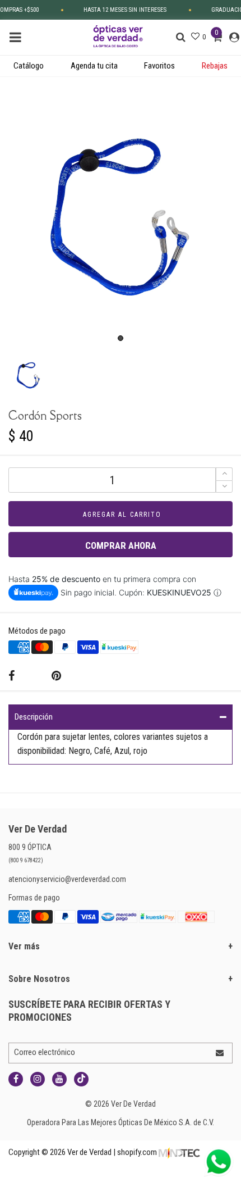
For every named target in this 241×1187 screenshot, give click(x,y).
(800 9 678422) (25, 860)
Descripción (34, 717)
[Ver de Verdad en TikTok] (81, 1079)
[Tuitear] (33, 676)
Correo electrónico (44, 1052)
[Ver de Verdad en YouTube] (59, 1079)
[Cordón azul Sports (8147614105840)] (120, 216)
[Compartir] (11, 676)
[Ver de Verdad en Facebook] (15, 1079)
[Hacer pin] (56, 676)
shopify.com (137, 1152)
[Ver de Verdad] (118, 35)
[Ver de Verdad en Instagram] (37, 1079)
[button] (224, 486)
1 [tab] (120, 338)
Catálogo (28, 66)
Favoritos (159, 66)
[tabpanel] (120, 216)
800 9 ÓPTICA (30, 847)
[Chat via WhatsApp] (218, 1162)
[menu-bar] (18, 37)
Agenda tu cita (94, 66)
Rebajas (215, 66)
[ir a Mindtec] (179, 1152)
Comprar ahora (120, 545)
